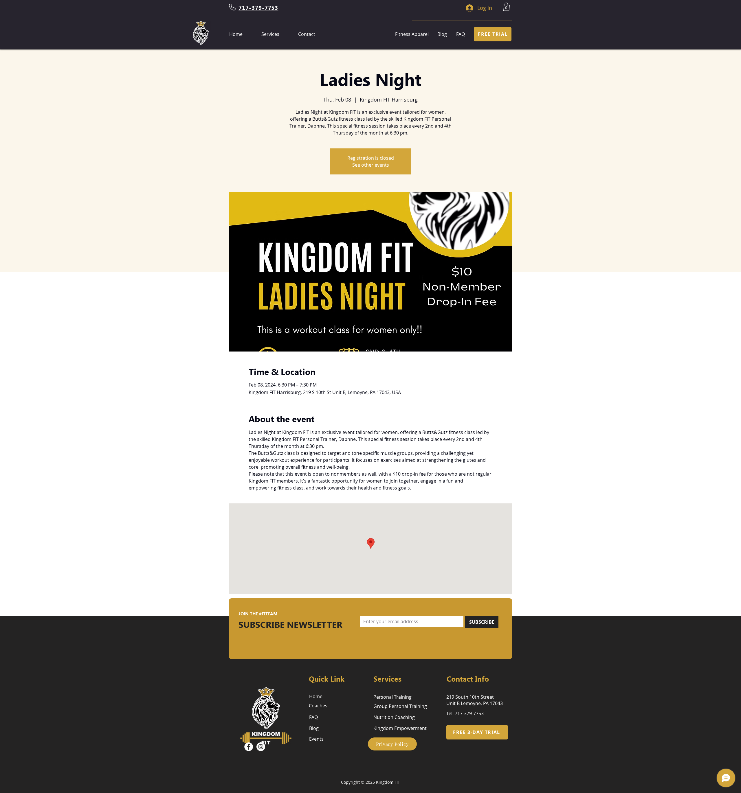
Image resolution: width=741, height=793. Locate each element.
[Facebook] (248, 746)
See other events (370, 165)
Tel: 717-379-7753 (465, 713)
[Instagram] (260, 746)
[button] (506, 7)
